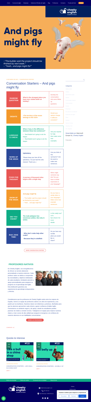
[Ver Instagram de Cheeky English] (45, 398)
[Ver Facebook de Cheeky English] (43, 398)
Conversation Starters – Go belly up (49, 366)
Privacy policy (69, 140)
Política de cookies (24, 380)
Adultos (67, 91)
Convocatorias (69, 103)
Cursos (67, 106)
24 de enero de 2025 (12, 79)
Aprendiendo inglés (70, 94)
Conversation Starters (26, 79)
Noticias (67, 120)
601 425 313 (46, 390)
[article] (21, 280)
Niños (67, 117)
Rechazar (73, 396)
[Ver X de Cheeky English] (47, 398)
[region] (72, 394)
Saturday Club (69, 126)
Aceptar (82, 396)
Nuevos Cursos (69, 123)
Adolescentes (69, 89)
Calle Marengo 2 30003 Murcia (46, 393)
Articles (67, 97)
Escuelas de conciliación (71, 111)
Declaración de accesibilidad (39, 380)
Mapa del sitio (53, 380)
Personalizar (64, 396)
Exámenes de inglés (70, 114)
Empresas (68, 108)
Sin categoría (69, 128)
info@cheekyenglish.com (46, 387)
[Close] (87, 391)
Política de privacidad (11, 380)
